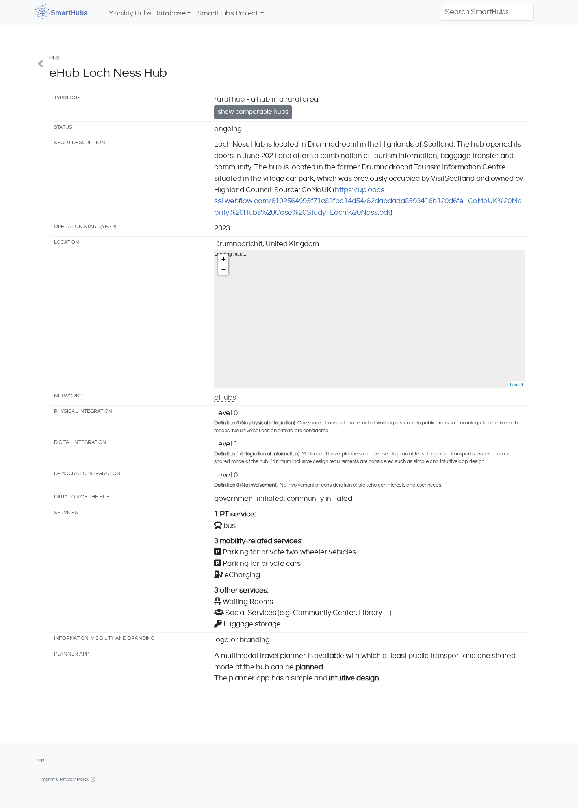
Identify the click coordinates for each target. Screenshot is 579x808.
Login (40, 759)
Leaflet (516, 384)
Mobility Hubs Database (147, 13)
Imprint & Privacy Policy (65, 779)
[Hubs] (40, 65)
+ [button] (223, 259)
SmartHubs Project (227, 13)
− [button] (223, 269)
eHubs (225, 397)
